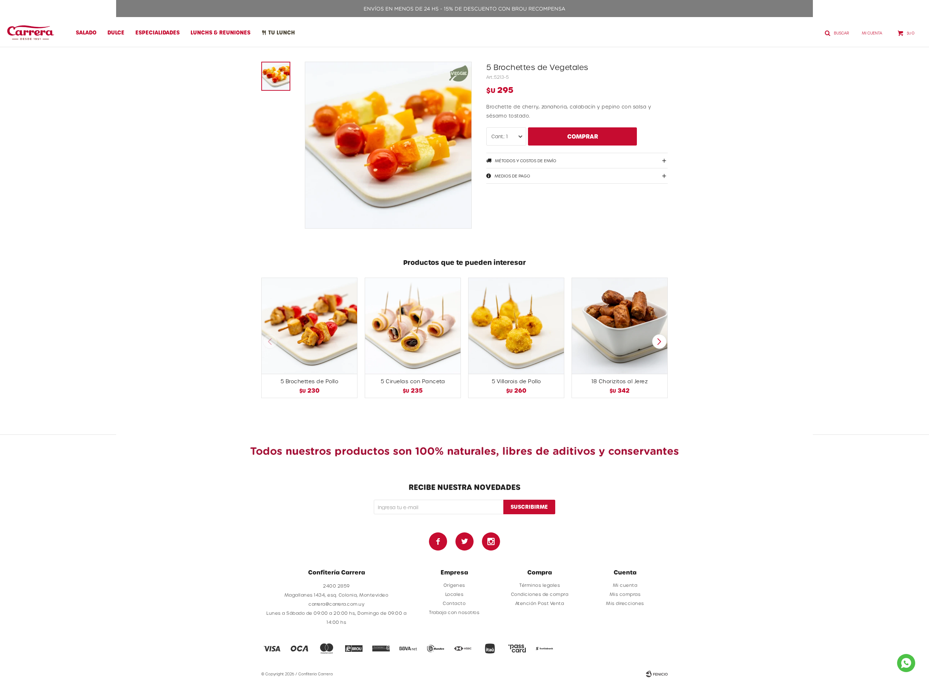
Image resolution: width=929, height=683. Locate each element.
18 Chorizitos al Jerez (620, 381)
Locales (454, 594)
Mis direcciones (625, 603)
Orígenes (454, 585)
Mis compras (625, 594)
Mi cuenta (625, 585)
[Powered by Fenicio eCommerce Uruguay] (657, 673)
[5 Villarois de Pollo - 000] (516, 326)
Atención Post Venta (539, 603)
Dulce (115, 32)
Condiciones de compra (540, 594)
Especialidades (157, 32)
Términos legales (539, 585)
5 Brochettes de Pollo (310, 381)
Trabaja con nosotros (454, 612)
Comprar (582, 136)
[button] (659, 341)
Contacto (454, 603)
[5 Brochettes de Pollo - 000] (309, 326)
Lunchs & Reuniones (220, 32)
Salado (86, 32)
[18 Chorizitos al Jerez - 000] (620, 326)
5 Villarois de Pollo (516, 381)
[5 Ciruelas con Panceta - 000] (413, 326)
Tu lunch (281, 32)
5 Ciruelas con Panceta (413, 381)
